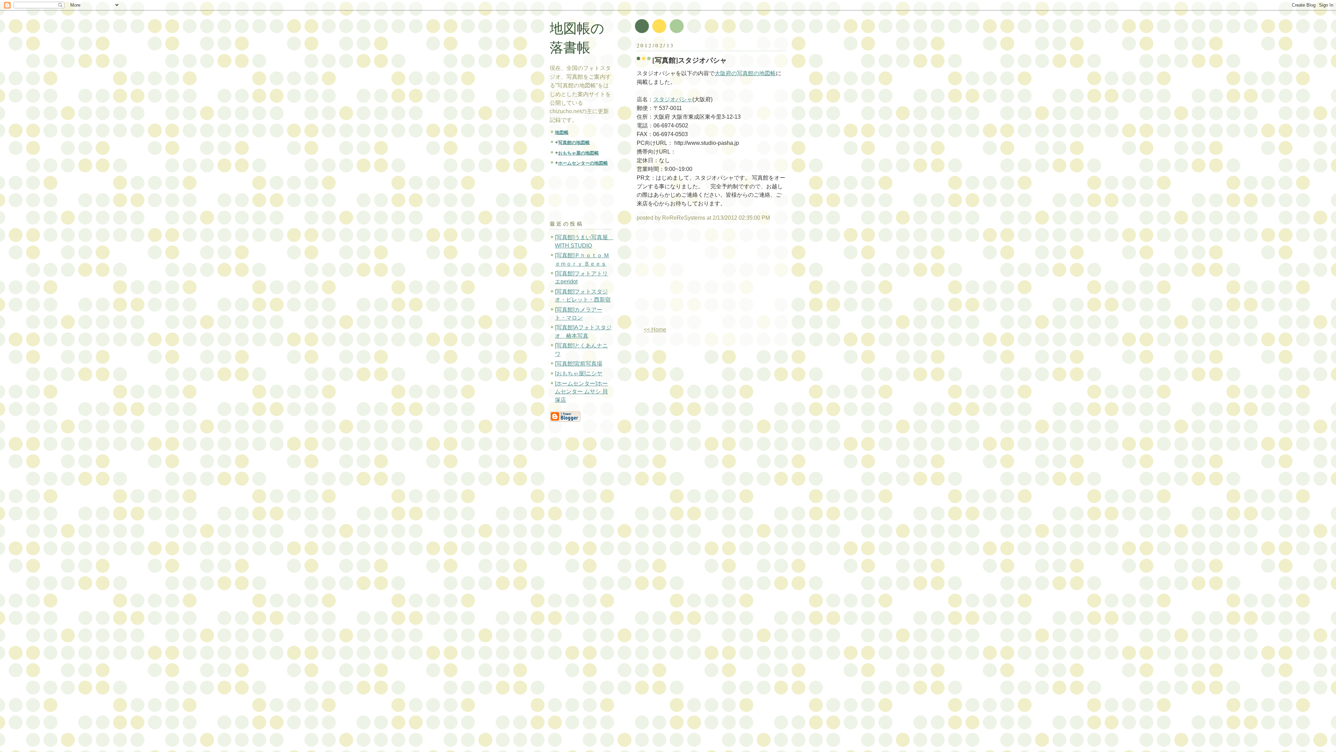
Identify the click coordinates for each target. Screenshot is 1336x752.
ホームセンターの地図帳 (583, 163)
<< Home (655, 329)
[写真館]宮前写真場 (578, 364)
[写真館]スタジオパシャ (689, 60)
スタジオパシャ (672, 99)
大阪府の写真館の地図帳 (745, 73)
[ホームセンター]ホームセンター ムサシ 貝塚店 (581, 392)
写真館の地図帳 (574, 142)
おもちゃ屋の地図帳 (578, 153)
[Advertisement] (695, 276)
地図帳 (561, 132)
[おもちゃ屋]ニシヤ (578, 373)
